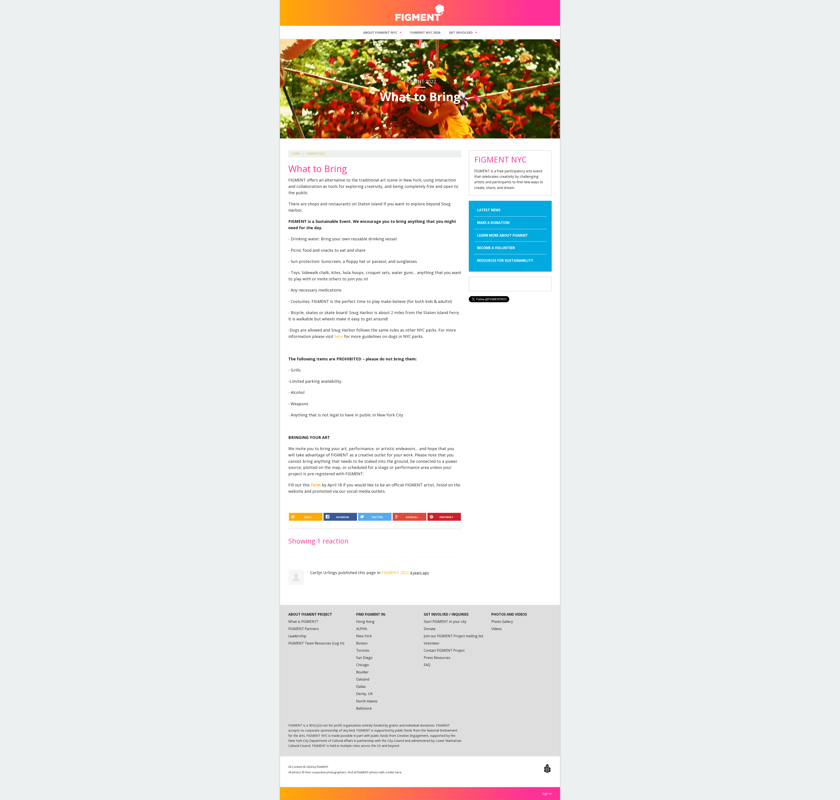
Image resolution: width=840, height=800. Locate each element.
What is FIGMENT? (303, 621)
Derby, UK (364, 693)
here (338, 336)
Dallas (361, 686)
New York (364, 636)
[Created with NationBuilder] (547, 768)
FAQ (427, 664)
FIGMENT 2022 (316, 153)
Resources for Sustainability (505, 260)
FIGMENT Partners (303, 628)
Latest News (488, 210)
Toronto (362, 650)
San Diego (364, 657)
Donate (430, 628)
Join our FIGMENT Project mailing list (453, 636)
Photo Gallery (502, 621)
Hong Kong (365, 621)
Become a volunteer (496, 247)
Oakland (362, 679)
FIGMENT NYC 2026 (425, 32)
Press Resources (437, 657)
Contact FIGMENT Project (444, 650)
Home (296, 153)
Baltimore (364, 708)
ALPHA (361, 628)
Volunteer (431, 643)
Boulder (362, 672)
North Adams (367, 701)
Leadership (297, 636)
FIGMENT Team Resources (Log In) (316, 643)
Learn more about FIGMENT (502, 235)
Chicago (362, 664)
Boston (362, 643)
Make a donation (493, 222)
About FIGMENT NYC (380, 32)
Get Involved (461, 32)
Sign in (547, 793)
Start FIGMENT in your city (445, 621)
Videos (496, 628)
